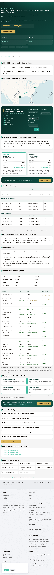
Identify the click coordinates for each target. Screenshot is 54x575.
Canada (10, 484)
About (13, 482)
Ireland (40, 521)
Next (37, 129)
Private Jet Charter (8, 56)
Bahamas (5, 484)
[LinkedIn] (50, 482)
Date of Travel (32, 115)
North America (31, 477)
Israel (44, 526)
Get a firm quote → (45, 180)
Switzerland (5, 486)
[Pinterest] (48, 482)
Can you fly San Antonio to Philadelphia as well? (16, 436)
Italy (50, 519)
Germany (35, 521)
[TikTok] (45, 482)
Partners (18, 482)
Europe (30, 495)
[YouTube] (42, 482)
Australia (31, 531)
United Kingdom (33, 519)
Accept (6, 570)
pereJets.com (15, 507)
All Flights (5, 497)
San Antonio (17, 477)
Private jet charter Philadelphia (11, 450)
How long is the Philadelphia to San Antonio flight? (16, 418)
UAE (14, 484)
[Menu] (50, 2)
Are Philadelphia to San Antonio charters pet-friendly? (17, 432)
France (39, 519)
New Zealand (37, 531)
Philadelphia (11, 477)
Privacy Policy (6, 554)
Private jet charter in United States (12, 454)
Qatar (40, 526)
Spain (30, 521)
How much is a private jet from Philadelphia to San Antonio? (19, 413)
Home (2, 56)
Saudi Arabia (35, 526)
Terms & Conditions (7, 557)
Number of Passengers (31, 121)
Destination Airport (43, 110)
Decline (12, 570)
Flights (8, 482)
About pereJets (6, 495)
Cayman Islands (38, 512)
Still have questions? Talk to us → (11, 441)
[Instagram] (40, 482)
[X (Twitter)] (37, 482)
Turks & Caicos (46, 512)
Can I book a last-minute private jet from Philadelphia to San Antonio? (21, 427)
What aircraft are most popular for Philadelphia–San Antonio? (19, 422)
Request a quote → (8, 31)
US (22, 482)
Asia (30, 498)
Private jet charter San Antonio (11, 452)
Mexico (43, 507)
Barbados (41, 514)
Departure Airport (33, 109)
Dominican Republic (34, 514)
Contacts (5, 498)
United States (24, 477)
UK (17, 484)
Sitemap (5, 555)
